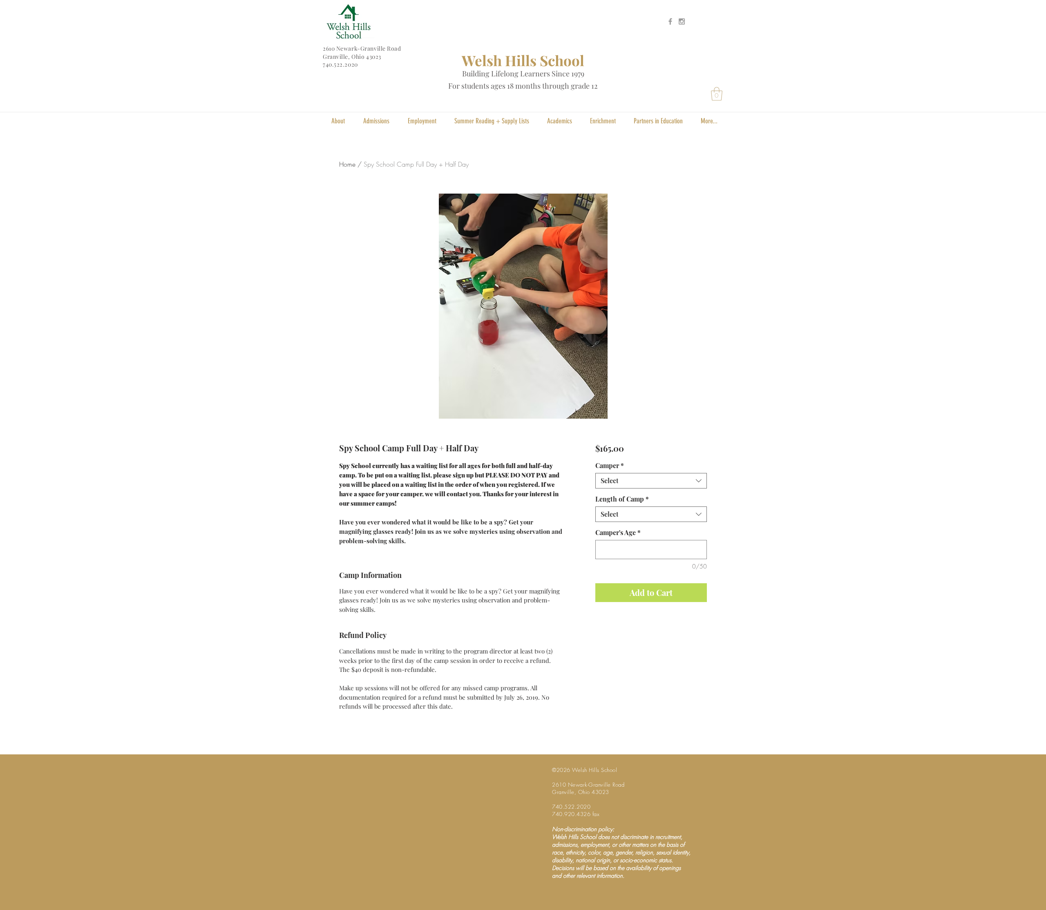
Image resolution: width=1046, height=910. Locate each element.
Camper (609, 466)
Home (347, 164)
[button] (716, 93)
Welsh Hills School (523, 60)
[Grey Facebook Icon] (670, 21)
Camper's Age (618, 533)
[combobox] (651, 480)
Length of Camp (622, 499)
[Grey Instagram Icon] (681, 21)
